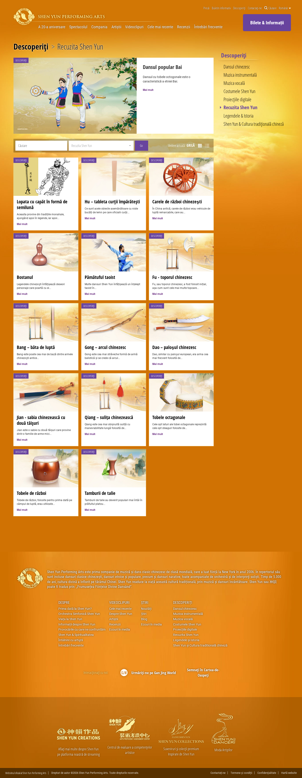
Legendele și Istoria (186, 640)
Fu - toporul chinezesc (172, 277)
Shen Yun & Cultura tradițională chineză (254, 123)
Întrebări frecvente (208, 27)
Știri (144, 602)
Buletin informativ (221, 8)
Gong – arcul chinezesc (105, 347)
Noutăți (146, 609)
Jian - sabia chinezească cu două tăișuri (41, 420)
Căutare (272, 8)
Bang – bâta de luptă (36, 347)
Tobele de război (31, 493)
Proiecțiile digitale (237, 99)
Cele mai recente (160, 27)
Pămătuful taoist (100, 277)
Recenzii (183, 27)
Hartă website (289, 772)
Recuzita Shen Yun (240, 107)
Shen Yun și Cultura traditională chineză (200, 645)
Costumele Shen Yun (239, 91)
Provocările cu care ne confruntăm (81, 629)
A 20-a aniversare (51, 27)
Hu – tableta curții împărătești (112, 201)
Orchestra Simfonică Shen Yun (79, 614)
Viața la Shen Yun (70, 619)
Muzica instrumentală (240, 74)
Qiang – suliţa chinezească (109, 417)
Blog (144, 619)
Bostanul (25, 277)
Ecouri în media (119, 629)
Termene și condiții (241, 772)
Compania (99, 27)
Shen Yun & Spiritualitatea (76, 635)
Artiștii (116, 27)
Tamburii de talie (100, 493)
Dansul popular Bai (162, 67)
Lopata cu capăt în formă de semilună (42, 204)
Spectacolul (78, 27)
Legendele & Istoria (238, 115)
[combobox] (101, 146)
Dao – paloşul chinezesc (174, 347)
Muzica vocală (234, 82)
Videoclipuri (134, 27)
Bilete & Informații (267, 22)
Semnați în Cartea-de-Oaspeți (203, 672)
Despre (64, 602)
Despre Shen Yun (120, 614)
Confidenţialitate (266, 772)
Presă (206, 8)
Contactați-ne (255, 8)
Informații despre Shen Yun (76, 624)
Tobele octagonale (168, 417)
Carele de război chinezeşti (177, 201)
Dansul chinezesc (237, 66)
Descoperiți (239, 8)
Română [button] (283, 8)
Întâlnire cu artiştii (70, 640)
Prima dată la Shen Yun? (75, 609)
